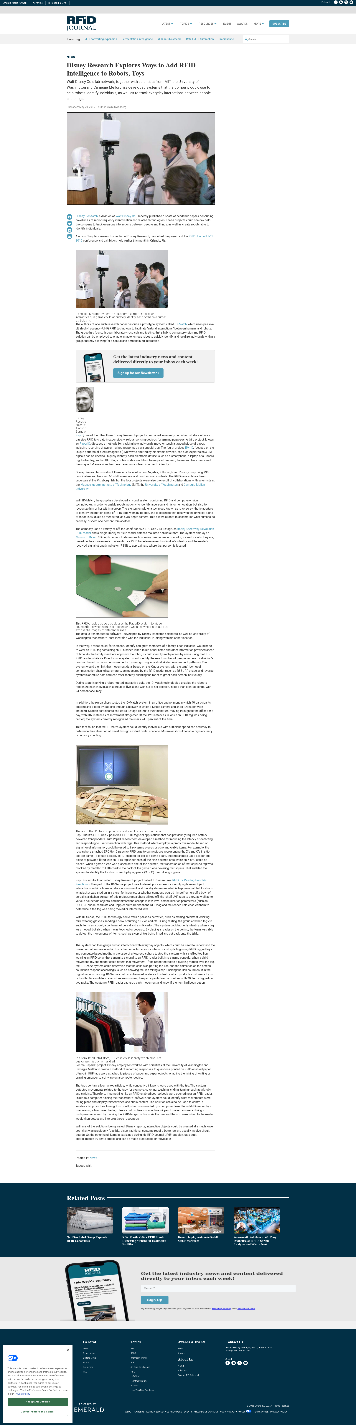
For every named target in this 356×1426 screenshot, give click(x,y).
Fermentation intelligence (137, 39)
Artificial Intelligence (140, 1367)
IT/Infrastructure (138, 1381)
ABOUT (129, 1411)
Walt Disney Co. (126, 216)
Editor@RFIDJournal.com (237, 1350)
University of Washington (161, 484)
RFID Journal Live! (57, 3)
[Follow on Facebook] (336, 2)
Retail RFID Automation (200, 39)
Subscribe (279, 23)
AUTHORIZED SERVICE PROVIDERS (164, 1411)
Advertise (38, 3)
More (257, 23)
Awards (242, 23)
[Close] (68, 1350)
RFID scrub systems (169, 39)
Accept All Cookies (38, 1401)
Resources (206, 23)
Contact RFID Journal (188, 1375)
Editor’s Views (89, 1358)
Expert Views (89, 1353)
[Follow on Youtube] (351, 2)
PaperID (85, 443)
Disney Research (87, 216)
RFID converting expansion (101, 39)
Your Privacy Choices (232, 1411)
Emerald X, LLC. (262, 1406)
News (71, 57)
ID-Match (181, 324)
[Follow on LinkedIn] (341, 2)
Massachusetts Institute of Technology (105, 484)
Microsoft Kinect (86, 537)
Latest (165, 23)
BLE (132, 1362)
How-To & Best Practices (142, 1390)
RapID (79, 435)
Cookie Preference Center (38, 1411)
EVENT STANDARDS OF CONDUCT (201, 1411)
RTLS (133, 1353)
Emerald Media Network (15, 3)
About (181, 1366)
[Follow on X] (346, 2)
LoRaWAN (136, 1376)
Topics (184, 23)
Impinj (181, 529)
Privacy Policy (22, 1393)
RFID (133, 1349)
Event (227, 23)
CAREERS (139, 1411)
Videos (86, 1362)
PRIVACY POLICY (278, 1411)
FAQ (85, 1372)
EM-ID (189, 447)
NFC (133, 1372)
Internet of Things (139, 1358)
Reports (134, 1386)
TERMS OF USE (260, 1411)
